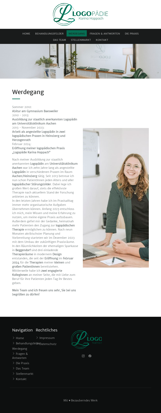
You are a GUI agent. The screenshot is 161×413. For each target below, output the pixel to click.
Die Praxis (132, 33)
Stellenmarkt (81, 40)
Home (26, 33)
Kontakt (102, 40)
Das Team (59, 40)
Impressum (47, 338)
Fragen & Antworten (105, 33)
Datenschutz (47, 344)
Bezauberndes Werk (84, 400)
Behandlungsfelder (49, 33)
